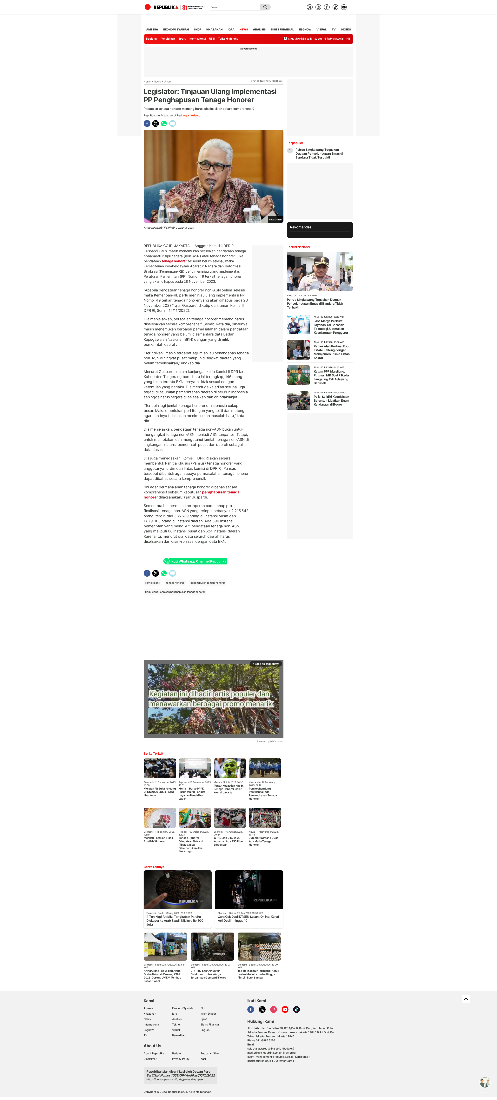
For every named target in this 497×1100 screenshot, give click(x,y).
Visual (176, 1030)
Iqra (174, 1013)
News (157, 81)
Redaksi (177, 1053)
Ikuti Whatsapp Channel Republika (198, 561)
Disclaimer (150, 1058)
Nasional (151, 38)
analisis (259, 29)
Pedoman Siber (210, 1053)
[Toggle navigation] (148, 7)
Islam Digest (208, 1013)
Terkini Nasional (298, 247)
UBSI (212, 38)
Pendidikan (168, 38)
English (205, 1030)
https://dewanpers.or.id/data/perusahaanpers (175, 1079)
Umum (167, 81)
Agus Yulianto (191, 115)
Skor (203, 1008)
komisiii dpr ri (152, 582)
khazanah (214, 29)
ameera (152, 29)
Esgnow (149, 1030)
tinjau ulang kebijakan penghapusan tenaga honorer (175, 591)
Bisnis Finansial (282, 29)
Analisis (177, 1019)
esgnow (305, 29)
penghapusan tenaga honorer (207, 582)
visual (321, 29)
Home (147, 81)
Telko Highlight (228, 38)
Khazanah (150, 1013)
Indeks (346, 29)
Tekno (176, 1024)
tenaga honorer (174, 261)
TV (334, 29)
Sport (182, 38)
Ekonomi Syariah (176, 29)
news (244, 29)
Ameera (148, 1008)
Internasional (197, 38)
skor (197, 29)
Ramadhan (178, 1035)
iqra (231, 29)
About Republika (154, 1053)
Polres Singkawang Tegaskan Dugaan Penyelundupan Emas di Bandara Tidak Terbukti (319, 153)
